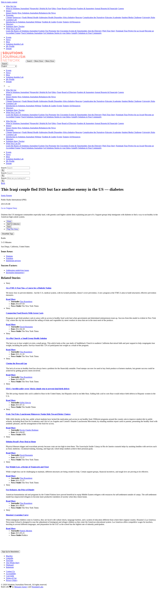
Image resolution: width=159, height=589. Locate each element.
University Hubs (148, 17)
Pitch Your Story (108, 31)
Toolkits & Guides (49, 22)
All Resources (74, 22)
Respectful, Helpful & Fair (40, 8)
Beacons (78, 17)
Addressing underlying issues (17, 270)
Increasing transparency (15, 273)
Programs (9, 15)
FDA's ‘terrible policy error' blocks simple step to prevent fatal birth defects (37, 389)
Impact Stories (11, 13)
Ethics (54, 8)
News (8, 40)
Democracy (17, 17)
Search (3, 168)
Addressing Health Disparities (50, 17)
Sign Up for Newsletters (10, 552)
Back (3, 183)
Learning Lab (11, 20)
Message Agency (21, 587)
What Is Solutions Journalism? (18, 8)
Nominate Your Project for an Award (130, 31)
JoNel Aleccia (25, 403)
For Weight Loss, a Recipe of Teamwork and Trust (27, 467)
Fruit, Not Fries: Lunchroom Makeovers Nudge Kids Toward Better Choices (38, 414)
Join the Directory (95, 31)
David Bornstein (26, 327)
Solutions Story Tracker (15, 26)
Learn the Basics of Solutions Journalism (22, 31)
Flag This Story (12, 229)
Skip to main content (9, 2)
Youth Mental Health (30, 17)
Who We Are (11, 6)
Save (9, 226)
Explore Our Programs (47, 31)
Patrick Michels (26, 531)
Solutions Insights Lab (14, 44)
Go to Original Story (9, 208)
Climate (9, 17)
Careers (121, 8)
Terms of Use (11, 578)
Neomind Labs (37, 587)
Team (59, 8)
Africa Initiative (69, 17)
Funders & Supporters (85, 8)
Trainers (66, 22)
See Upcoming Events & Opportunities (72, 31)
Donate (9, 48)
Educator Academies (113, 17)
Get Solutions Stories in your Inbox (57, 33)
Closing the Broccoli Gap (16, 363)
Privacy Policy (11, 580)
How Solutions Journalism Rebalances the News (37, 13)
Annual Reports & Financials (106, 8)
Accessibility (11, 574)
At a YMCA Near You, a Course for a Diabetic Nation (28, 288)
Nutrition (9, 258)
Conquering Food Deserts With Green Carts (24, 313)
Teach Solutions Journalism (32, 33)
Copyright (10, 576)
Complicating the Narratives (94, 17)
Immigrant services (13, 261)
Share (9, 221)
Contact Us (10, 571)
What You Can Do (13, 29)
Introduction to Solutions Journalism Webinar (23, 22)
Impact (8, 11)
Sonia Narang (6, 195)
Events (59, 22)
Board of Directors (69, 8)
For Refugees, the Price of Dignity (20, 490)
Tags (7, 234)
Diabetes (9, 256)
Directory (9, 24)
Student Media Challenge (132, 17)
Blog (8, 42)
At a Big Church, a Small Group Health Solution (26, 338)
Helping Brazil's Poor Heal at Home (21, 442)
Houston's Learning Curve (17, 515)
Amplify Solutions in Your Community (86, 33)
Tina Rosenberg (26, 301)
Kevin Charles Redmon (29, 430)
